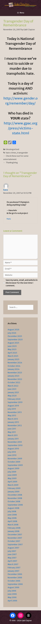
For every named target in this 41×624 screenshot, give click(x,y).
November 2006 (15, 577)
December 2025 (15, 336)
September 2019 (15, 402)
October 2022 (14, 382)
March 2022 (13, 386)
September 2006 (15, 584)
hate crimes (11, 153)
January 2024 (13, 369)
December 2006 (15, 574)
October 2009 (14, 462)
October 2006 (14, 581)
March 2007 (13, 564)
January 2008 (13, 531)
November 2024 (15, 362)
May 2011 (12, 432)
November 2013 (15, 412)
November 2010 (15, 442)
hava (5, 190)
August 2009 (13, 468)
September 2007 (15, 544)
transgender (22, 153)
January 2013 (13, 422)
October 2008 (14, 501)
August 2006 (13, 587)
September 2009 (15, 465)
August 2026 (13, 329)
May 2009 (12, 478)
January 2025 (13, 359)
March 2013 (13, 419)
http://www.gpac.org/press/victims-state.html (20, 128)
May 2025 (12, 349)
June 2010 (12, 455)
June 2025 (12, 346)
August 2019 (13, 406)
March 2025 (13, 356)
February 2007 (14, 567)
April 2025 (12, 353)
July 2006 (12, 591)
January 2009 (13, 491)
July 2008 (12, 511)
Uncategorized (12, 149)
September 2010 (15, 445)
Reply (9, 219)
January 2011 (13, 439)
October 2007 (14, 541)
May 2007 (12, 558)
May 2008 (12, 518)
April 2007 (12, 561)
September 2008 (15, 505)
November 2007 (15, 538)
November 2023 (15, 372)
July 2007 (12, 551)
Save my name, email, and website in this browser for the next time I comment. (22, 283)
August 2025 (13, 343)
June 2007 (12, 554)
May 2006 (12, 597)
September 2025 (15, 339)
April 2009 (12, 481)
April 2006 (12, 601)
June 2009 (12, 475)
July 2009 (12, 472)
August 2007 (13, 548)
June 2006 (12, 594)
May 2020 (12, 396)
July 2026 (12, 333)
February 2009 (14, 488)
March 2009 (13, 485)
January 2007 (13, 571)
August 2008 (13, 508)
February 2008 (14, 528)
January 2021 (13, 392)
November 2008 (15, 498)
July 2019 (12, 409)
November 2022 (15, 379)
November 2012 (15, 425)
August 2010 (13, 448)
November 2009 (15, 458)
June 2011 (12, 429)
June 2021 (12, 389)
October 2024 (14, 366)
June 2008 (12, 515)
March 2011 (13, 435)
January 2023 (13, 376)
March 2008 (13, 525)
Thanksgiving (12, 162)
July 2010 (12, 452)
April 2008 (12, 521)
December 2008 (15, 495)
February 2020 (14, 399)
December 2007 (15, 534)
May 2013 (12, 415)
